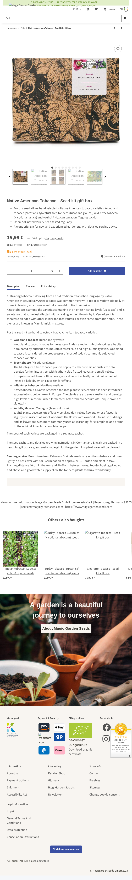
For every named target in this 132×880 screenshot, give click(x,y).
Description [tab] (13, 286)
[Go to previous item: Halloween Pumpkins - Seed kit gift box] (114, 28)
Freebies (94, 780)
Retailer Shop (56, 773)
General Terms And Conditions (19, 820)
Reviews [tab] (30, 286)
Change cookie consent (104, 794)
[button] (88, 9)
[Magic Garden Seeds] (22, 9)
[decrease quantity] (11, 270)
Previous (10, 177)
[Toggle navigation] (4, 8)
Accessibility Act (17, 794)
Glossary (53, 780)
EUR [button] (75, 9)
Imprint (11, 811)
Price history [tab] (48, 286)
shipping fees (41, 861)
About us (12, 773)
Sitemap (94, 787)
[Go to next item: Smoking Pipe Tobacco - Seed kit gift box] (121, 28)
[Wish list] (96, 9)
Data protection (17, 830)
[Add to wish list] (118, 48)
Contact (94, 773)
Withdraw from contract (66, 849)
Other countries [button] (38, 256)
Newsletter (55, 794)
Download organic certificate (80, 751)
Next (105, 177)
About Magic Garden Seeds (66, 628)
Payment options (18, 780)
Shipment (13, 787)
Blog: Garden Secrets (61, 787)
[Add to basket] (9, 40)
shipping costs (54, 238)
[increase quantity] (59, 270)
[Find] (125, 18)
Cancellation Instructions (23, 837)
